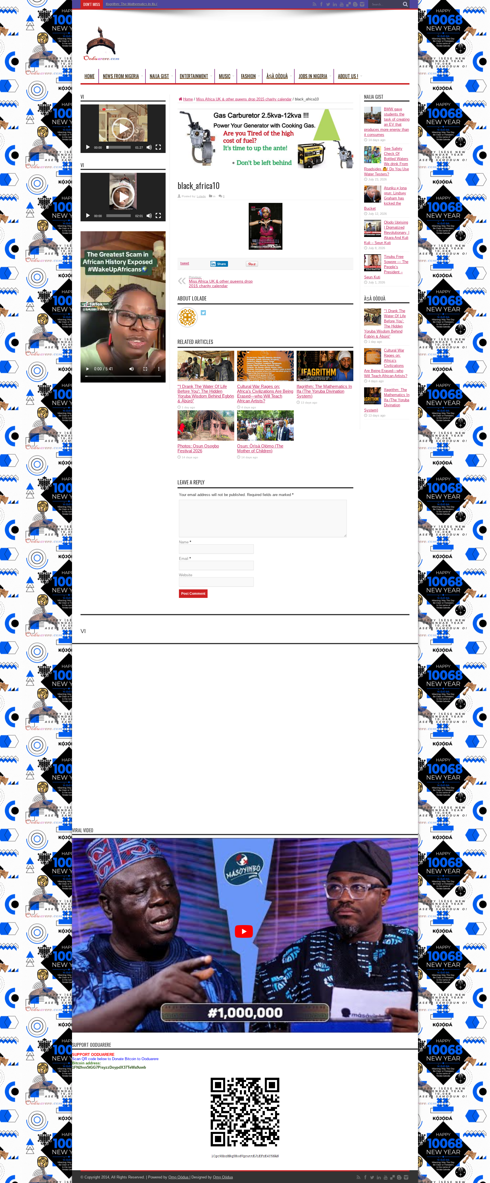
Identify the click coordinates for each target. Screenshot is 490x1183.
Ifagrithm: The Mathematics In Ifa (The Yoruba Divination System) (155, 4)
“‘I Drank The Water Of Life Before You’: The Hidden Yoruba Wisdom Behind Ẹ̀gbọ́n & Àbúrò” (206, 393)
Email (183, 558)
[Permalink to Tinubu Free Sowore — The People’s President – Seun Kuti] (372, 262)
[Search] (405, 4)
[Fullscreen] (158, 147)
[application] (123, 128)
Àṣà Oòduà (277, 76)
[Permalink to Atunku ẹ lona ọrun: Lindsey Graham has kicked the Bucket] (372, 194)
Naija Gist (159, 76)
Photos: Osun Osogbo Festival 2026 (198, 448)
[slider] (118, 147)
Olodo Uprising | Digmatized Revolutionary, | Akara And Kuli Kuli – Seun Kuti (386, 232)
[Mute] (149, 147)
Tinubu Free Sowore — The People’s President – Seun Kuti (386, 267)
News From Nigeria (121, 76)
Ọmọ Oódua (178, 1177)
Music (224, 76)
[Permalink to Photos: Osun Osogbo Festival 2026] (206, 425)
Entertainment (194, 76)
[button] (123, 128)
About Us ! (348, 76)
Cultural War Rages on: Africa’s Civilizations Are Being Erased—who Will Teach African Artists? (265, 393)
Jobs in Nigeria (313, 76)
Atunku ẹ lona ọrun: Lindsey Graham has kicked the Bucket (385, 198)
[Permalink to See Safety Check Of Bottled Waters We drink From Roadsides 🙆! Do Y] (372, 154)
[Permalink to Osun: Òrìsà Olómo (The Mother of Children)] (265, 425)
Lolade (201, 196)
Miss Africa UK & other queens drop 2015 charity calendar (244, 99)
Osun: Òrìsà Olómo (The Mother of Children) (260, 448)
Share (221, 264)
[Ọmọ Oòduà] (101, 41)
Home (89, 76)
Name (184, 542)
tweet (184, 263)
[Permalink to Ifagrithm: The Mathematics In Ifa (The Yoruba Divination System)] (325, 366)
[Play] (88, 147)
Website (185, 575)
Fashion (248, 76)
